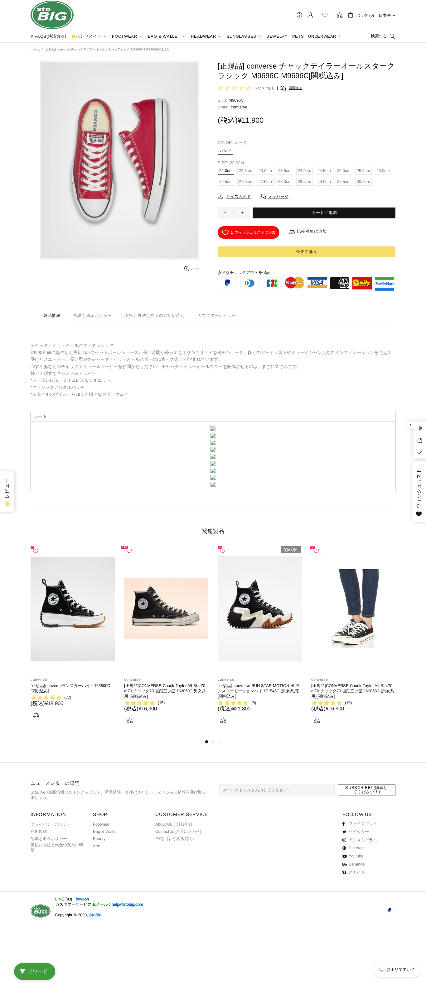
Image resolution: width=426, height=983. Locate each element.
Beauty (99, 838)
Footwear (101, 824)
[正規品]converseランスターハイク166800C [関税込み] (70, 688)
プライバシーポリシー (51, 824)
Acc (96, 845)
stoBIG (52, 15)
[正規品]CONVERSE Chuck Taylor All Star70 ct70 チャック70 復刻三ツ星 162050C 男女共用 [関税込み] (165, 691)
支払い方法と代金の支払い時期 (57, 847)
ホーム (35, 49)
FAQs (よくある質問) (174, 838)
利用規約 (39, 831)
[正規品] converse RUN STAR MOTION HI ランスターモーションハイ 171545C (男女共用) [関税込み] (259, 691)
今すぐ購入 (306, 251)
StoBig (95, 915)
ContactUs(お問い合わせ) (178, 831)
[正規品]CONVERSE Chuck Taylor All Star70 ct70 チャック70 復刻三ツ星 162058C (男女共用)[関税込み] (352, 691)
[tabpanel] (72, 639)
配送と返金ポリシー (49, 838)
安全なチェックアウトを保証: (245, 272)
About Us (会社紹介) (173, 824)
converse (39, 679)
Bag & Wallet (105, 831)
